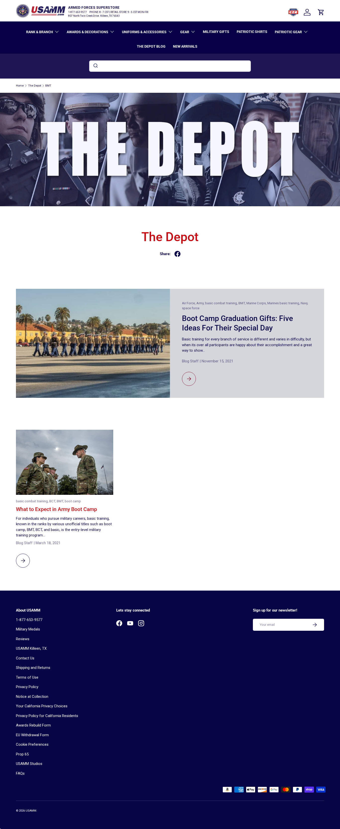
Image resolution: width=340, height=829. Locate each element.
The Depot (34, 85)
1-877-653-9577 (29, 620)
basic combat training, (221, 303)
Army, (200, 303)
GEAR (184, 32)
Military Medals (28, 629)
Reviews (22, 639)
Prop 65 (22, 754)
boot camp (73, 501)
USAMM (31, 810)
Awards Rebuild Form (33, 725)
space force (190, 308)
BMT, (242, 303)
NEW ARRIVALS (185, 46)
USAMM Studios (29, 763)
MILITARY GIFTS (216, 32)
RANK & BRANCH (39, 32)
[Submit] (95, 66)
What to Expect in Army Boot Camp (56, 509)
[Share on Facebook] (177, 253)
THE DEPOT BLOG (151, 46)
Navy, (304, 303)
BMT (48, 85)
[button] (321, 12)
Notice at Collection (32, 696)
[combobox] (170, 66)
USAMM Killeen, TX (31, 648)
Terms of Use (27, 677)
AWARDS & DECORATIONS (87, 32)
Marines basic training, (284, 303)
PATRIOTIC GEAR (288, 32)
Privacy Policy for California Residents (47, 716)
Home (20, 85)
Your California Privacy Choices (41, 706)
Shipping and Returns (33, 667)
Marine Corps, (256, 303)
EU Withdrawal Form (32, 735)
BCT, (53, 501)
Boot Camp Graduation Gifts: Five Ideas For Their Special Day (237, 323)
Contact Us (25, 658)
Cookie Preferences (32, 744)
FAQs (20, 773)
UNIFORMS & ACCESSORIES (144, 32)
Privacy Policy (27, 687)
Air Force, (189, 303)
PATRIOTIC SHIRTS (252, 32)
